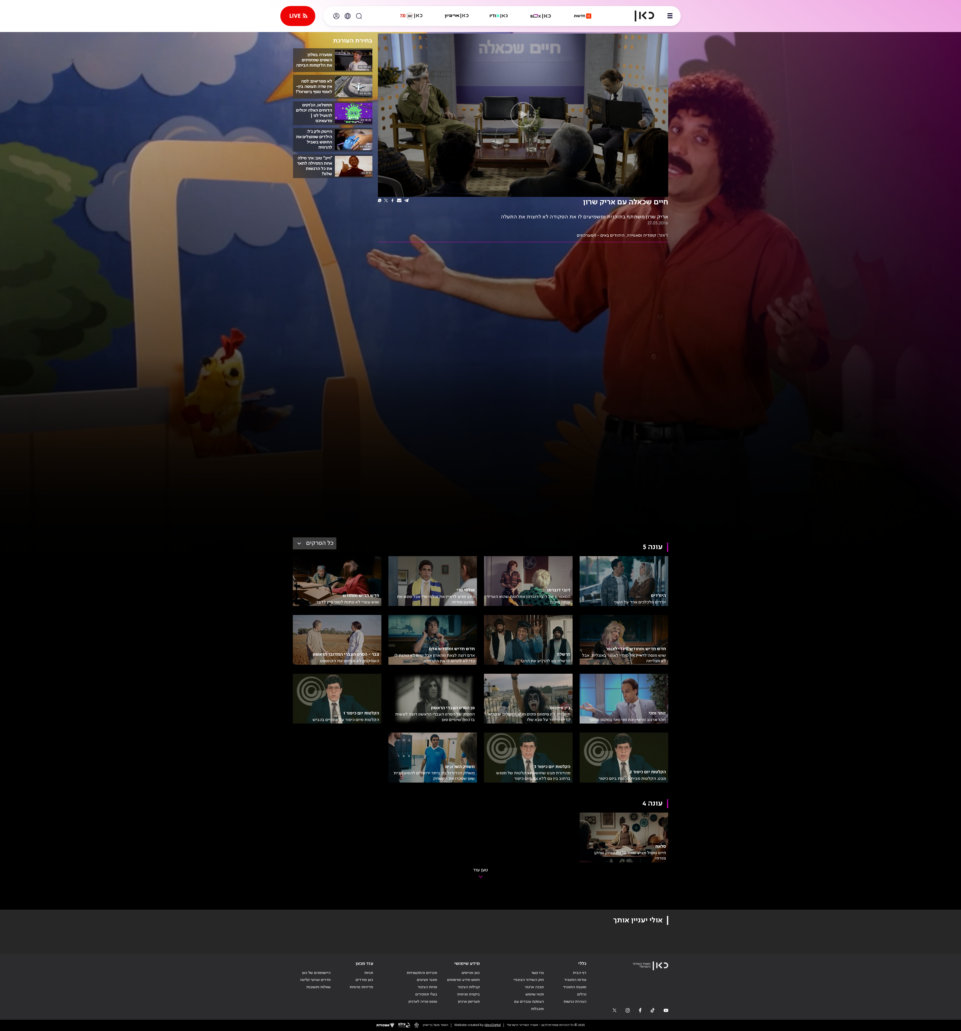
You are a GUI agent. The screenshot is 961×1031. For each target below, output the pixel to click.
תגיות (368, 973)
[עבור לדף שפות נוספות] (348, 16)
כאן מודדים (364, 980)
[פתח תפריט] (670, 16)
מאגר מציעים (427, 980)
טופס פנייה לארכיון (422, 1002)
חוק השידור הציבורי (529, 980)
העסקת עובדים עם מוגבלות (529, 1005)
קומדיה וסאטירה (641, 235)
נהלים (581, 994)
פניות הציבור (427, 987)
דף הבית (579, 973)
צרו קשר (537, 973)
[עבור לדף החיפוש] (359, 16)
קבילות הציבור (469, 987)
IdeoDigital (493, 1025)
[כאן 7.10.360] (411, 16)
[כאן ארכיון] (456, 16)
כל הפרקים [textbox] (319, 543)
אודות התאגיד (575, 980)
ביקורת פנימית (468, 994)
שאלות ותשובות (318, 987)
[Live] (297, 16)
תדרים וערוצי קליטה (315, 980)
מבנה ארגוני (534, 987)
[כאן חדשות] (582, 16)
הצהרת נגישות (575, 1002)
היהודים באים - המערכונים (600, 235)
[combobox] (314, 543)
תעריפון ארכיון (469, 1001)
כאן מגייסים (470, 973)
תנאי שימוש (535, 994)
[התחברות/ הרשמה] (336, 16)
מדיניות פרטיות (361, 987)
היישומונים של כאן (316, 973)
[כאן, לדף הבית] (640, 16)
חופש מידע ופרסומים (463, 980)
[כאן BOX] (540, 16)
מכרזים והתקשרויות (422, 973)
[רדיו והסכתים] (499, 16)
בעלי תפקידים (426, 994)
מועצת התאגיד (574, 987)
